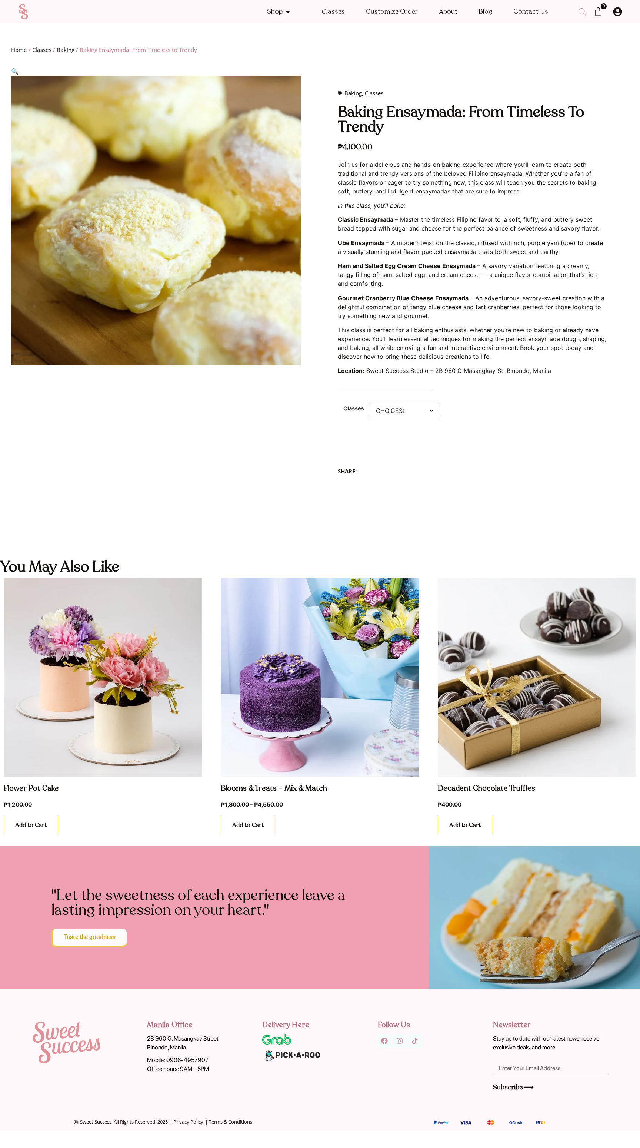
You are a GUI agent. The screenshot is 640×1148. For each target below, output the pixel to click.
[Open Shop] (287, 12)
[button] (15, 71)
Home (19, 49)
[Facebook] (384, 1041)
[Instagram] (399, 1041)
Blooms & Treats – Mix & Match (274, 788)
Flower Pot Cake (31, 788)
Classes (41, 49)
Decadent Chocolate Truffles (486, 788)
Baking (65, 49)
